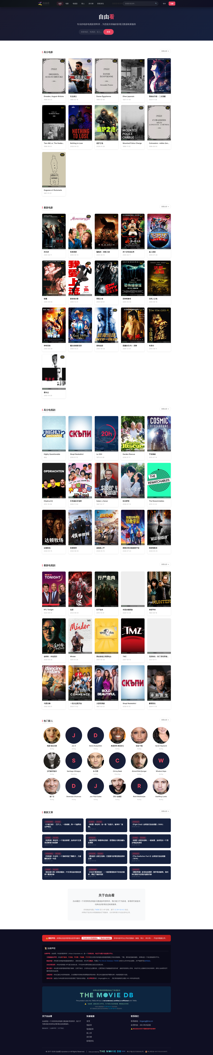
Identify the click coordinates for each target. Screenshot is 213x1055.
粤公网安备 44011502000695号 (157, 1051)
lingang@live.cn (146, 1021)
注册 (172, 3)
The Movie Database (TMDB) (109, 961)
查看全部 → (165, 51)
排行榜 (91, 3)
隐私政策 (45, 1028)
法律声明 (53, 1028)
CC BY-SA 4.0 (119, 910)
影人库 (89, 1033)
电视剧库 (90, 1029)
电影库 (89, 1025)
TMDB (49, 92)
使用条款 (147, 961)
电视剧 (75, 3)
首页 (60, 3)
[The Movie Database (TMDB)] (106, 996)
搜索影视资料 (117, 3)
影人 (83, 3)
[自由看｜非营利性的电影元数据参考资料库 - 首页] (44, 3)
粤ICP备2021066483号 (135, 1051)
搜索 (108, 32)
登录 (164, 3)
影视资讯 (100, 3)
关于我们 (61, 1028)
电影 (67, 3)
